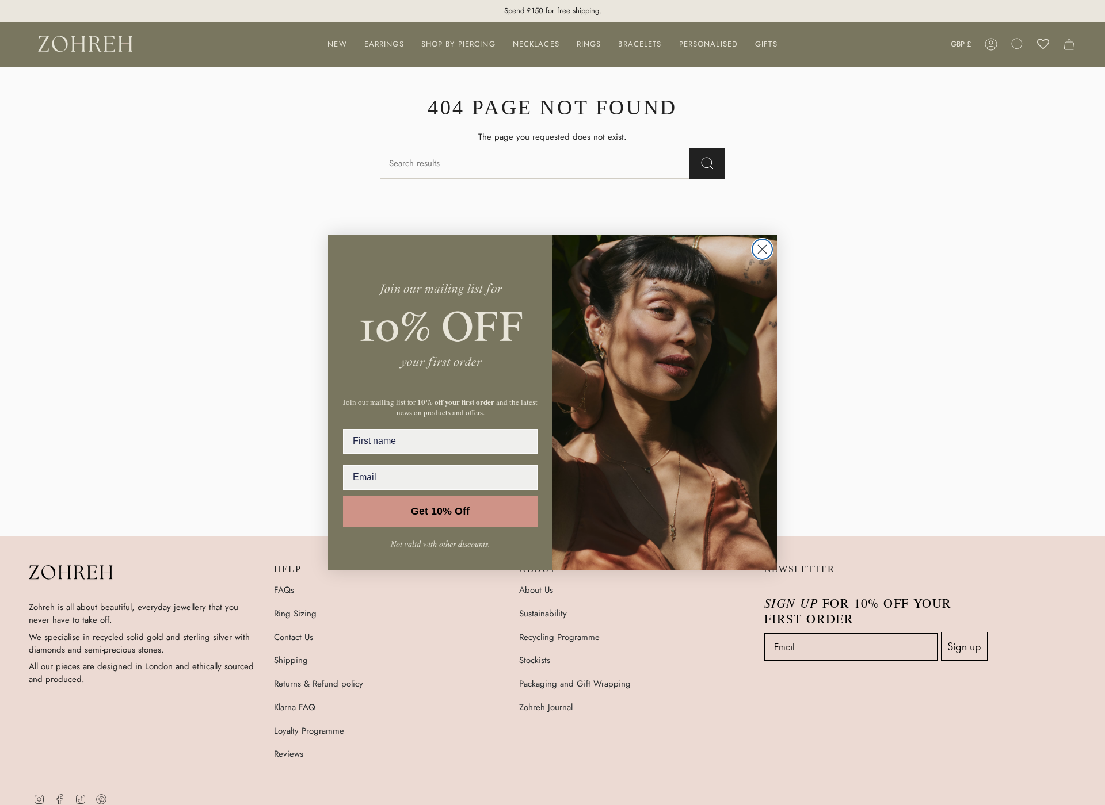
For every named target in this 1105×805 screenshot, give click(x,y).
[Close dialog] (762, 249)
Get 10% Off (440, 511)
